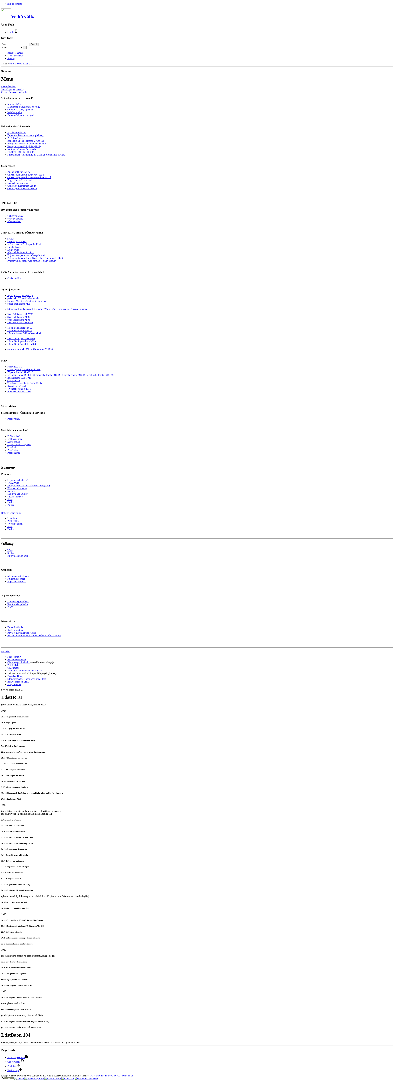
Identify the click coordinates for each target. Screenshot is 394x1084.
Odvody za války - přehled (20, 109)
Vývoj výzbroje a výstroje (20, 295)
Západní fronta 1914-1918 (20, 372)
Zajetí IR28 (12, 665)
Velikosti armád (14, 439)
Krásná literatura (15, 496)
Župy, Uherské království (19, 180)
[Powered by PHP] (34, 1078)
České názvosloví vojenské (14, 92)
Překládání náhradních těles (20, 252)
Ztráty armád (13, 441)
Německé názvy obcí (17, 183)
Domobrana (13, 249)
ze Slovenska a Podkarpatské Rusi (24, 244)
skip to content (14, 3)
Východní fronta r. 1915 (19, 388)
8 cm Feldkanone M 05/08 (20, 322)
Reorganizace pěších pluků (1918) (24, 146)
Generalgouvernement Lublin (21, 185)
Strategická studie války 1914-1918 (24, 670)
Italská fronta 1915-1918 (19, 377)
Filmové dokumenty (17, 488)
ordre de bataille (15, 218)
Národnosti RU (14, 366)
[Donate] (19, 1078)
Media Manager (15, 55)
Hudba (10, 502)
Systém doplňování (16, 132)
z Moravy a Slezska (16, 241)
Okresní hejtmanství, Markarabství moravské (29, 177)
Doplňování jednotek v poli (20, 115)
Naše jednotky (14, 656)
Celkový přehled (15, 216)
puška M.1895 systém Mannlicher (23, 298)
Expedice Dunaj (15, 676)
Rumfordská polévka (17, 604)
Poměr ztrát (12, 450)
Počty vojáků (13, 418)
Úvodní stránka (8, 86)
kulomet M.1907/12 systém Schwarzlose (27, 301)
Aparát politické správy (18, 172)
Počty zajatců (13, 452)
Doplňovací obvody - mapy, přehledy (25, 135)
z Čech (10, 238)
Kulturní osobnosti (16, 578)
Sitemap (11, 58)
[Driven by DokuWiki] (86, 1078)
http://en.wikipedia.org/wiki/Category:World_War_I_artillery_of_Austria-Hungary (47, 309)
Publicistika (13, 521)
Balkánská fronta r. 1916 (19, 391)
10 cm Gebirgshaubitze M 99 (21, 341)
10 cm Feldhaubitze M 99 (19, 327)
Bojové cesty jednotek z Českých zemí (26, 255)
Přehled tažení (14, 221)
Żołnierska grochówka (18, 601)
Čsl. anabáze (13, 380)
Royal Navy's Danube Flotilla (21, 632)
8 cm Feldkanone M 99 (18, 317)
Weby (10, 550)
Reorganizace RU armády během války (26, 143)
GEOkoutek (13, 668)
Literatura (12, 518)
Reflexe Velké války (11, 513)
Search (34, 44)
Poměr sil (11, 447)
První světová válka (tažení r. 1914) (24, 383)
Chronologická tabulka (18, 662)
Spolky (10, 553)
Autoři (10, 505)
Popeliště (5, 651)
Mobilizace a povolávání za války (23, 107)
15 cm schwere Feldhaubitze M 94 (24, 333)
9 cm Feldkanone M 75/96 (20, 314)
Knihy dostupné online (18, 556)
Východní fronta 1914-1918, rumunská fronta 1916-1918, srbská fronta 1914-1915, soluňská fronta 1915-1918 (61, 375)
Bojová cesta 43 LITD (18, 681)
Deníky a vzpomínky (17, 494)
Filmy (10, 499)
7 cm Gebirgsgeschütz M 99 (21, 338)
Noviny (11, 491)
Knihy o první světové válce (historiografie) (28, 485)
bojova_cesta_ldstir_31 (20, 63)
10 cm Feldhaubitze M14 (19, 330)
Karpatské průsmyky (17, 386)
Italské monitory (15, 630)
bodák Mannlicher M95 (18, 303)
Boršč (10, 607)
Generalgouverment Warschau (22, 188)
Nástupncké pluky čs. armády (21, 149)
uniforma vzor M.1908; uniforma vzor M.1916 (30, 349)
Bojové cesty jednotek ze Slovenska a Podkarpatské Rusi (35, 258)
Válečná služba (14, 112)
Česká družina (14, 278)
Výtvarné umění (15, 523)
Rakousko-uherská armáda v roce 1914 (26, 141)
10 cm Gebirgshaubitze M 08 (21, 344)
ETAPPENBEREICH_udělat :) (22, 152)
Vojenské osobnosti (16, 581)
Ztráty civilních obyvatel (19, 444)
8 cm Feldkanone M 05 (18, 319)
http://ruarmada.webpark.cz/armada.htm (26, 679)
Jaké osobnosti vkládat (18, 576)
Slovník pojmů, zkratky (12, 89)
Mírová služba (14, 104)
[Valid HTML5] (52, 1078)
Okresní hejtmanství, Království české (25, 174)
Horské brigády (14, 247)
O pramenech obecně (17, 480)
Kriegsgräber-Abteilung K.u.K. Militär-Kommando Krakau (36, 154)
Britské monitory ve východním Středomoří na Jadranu (34, 635)
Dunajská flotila (15, 627)
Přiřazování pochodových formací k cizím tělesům (31, 261)
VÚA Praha (13, 482)
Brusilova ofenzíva (16, 659)
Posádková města (15, 138)
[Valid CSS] (67, 1078)
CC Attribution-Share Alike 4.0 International (111, 1075)
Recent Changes (15, 53)
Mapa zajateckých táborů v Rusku (23, 369)
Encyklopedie (14, 684)
